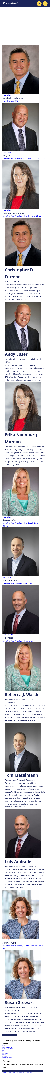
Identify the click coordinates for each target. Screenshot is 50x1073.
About (3, 1050)
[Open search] (39, 3)
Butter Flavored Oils (6, 1059)
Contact (4, 1051)
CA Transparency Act (20, 1072)
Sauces (4, 1054)
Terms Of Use (5, 1072)
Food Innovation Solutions (8, 1048)
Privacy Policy (12, 1072)
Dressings (4, 1056)
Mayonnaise (5, 1053)
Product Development (7, 1047)
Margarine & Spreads (7, 1057)
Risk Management (6, 1046)
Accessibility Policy (29, 1072)
